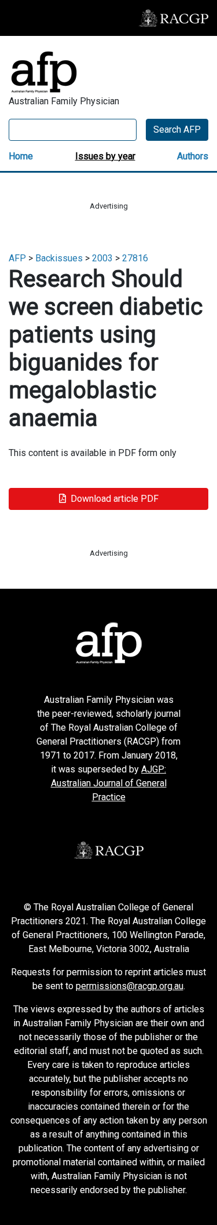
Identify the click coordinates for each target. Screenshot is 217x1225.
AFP (17, 258)
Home (21, 156)
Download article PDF (115, 498)
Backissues (59, 258)
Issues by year (105, 156)
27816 (135, 258)
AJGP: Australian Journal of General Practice (109, 783)
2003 (102, 258)
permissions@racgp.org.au (129, 985)
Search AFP (177, 129)
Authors (192, 156)
